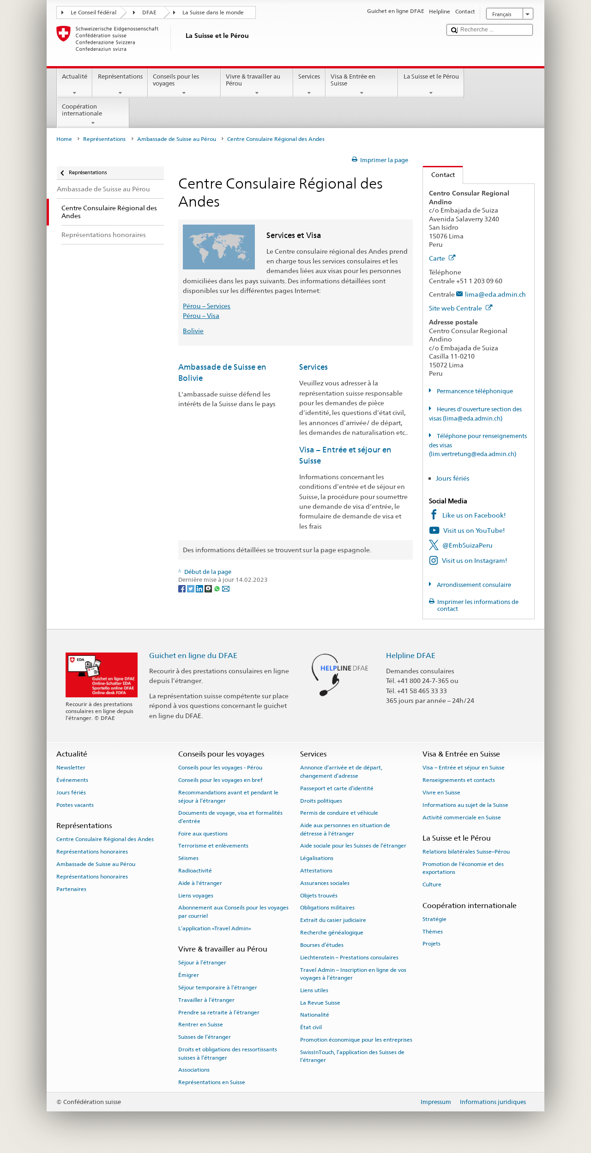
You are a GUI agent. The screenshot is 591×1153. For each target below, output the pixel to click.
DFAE (149, 12)
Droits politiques (321, 800)
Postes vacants (75, 805)
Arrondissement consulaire (473, 584)
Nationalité (314, 1015)
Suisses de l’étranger (204, 1037)
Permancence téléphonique (474, 391)
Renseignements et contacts (458, 780)
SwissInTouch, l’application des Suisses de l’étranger (352, 1056)
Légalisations (316, 858)
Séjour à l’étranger (202, 962)
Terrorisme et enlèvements (213, 845)
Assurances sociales (325, 883)
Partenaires (71, 888)
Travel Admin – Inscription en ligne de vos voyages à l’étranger (353, 973)
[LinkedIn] (200, 588)
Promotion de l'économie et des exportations (463, 868)
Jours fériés (453, 478)
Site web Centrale (456, 308)
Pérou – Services (206, 306)
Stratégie (434, 919)
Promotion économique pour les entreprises (356, 1040)
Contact (439, 174)
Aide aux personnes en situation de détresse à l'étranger (345, 829)
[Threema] (209, 588)
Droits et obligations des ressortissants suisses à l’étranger (227, 1053)
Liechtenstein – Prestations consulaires (349, 957)
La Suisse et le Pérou (431, 76)
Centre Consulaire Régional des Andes (105, 839)
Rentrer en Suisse (200, 1024)
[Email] (225, 588)
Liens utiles (314, 990)
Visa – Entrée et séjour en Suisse (463, 767)
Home (64, 139)
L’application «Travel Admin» (214, 928)
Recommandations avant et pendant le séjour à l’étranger (228, 796)
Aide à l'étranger (200, 883)
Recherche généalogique (331, 932)
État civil (311, 1027)
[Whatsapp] (217, 588)
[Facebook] (182, 588)
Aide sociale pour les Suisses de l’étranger (353, 845)
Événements (72, 780)
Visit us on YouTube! (474, 530)
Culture (431, 884)
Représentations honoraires (92, 851)
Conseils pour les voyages (176, 80)
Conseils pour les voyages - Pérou (220, 767)
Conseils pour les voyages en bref (220, 780)
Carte (437, 258)
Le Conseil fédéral (93, 12)
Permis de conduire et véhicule (339, 813)
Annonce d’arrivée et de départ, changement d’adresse (341, 771)
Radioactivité (195, 870)
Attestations (316, 870)
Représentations (120, 76)
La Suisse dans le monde (213, 12)
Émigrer (188, 975)
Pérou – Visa (201, 315)
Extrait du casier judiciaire (333, 920)
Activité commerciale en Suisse (461, 817)
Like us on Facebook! (474, 515)
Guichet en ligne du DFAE (193, 655)
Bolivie (193, 331)
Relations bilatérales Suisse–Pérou (466, 851)
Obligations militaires (327, 907)
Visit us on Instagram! (474, 560)
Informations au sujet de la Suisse (465, 805)
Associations (194, 1070)
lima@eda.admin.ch (495, 294)
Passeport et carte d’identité (337, 788)
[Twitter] (191, 588)
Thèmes (432, 931)
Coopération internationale (82, 110)
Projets (431, 943)
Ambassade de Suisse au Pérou (176, 139)
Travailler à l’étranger (206, 1000)
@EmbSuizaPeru (467, 545)
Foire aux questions (203, 833)
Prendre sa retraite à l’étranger (218, 1012)
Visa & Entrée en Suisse (353, 80)
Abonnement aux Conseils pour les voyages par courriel (233, 911)
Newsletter (70, 767)
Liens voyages (195, 895)
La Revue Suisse (320, 1002)
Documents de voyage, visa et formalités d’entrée (230, 817)
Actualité (74, 76)
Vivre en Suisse (441, 792)
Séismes (188, 858)
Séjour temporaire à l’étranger (217, 987)
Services (309, 76)
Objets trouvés (319, 895)
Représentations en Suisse (211, 1082)
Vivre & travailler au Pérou (253, 80)
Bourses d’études (322, 945)
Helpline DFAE (410, 655)
